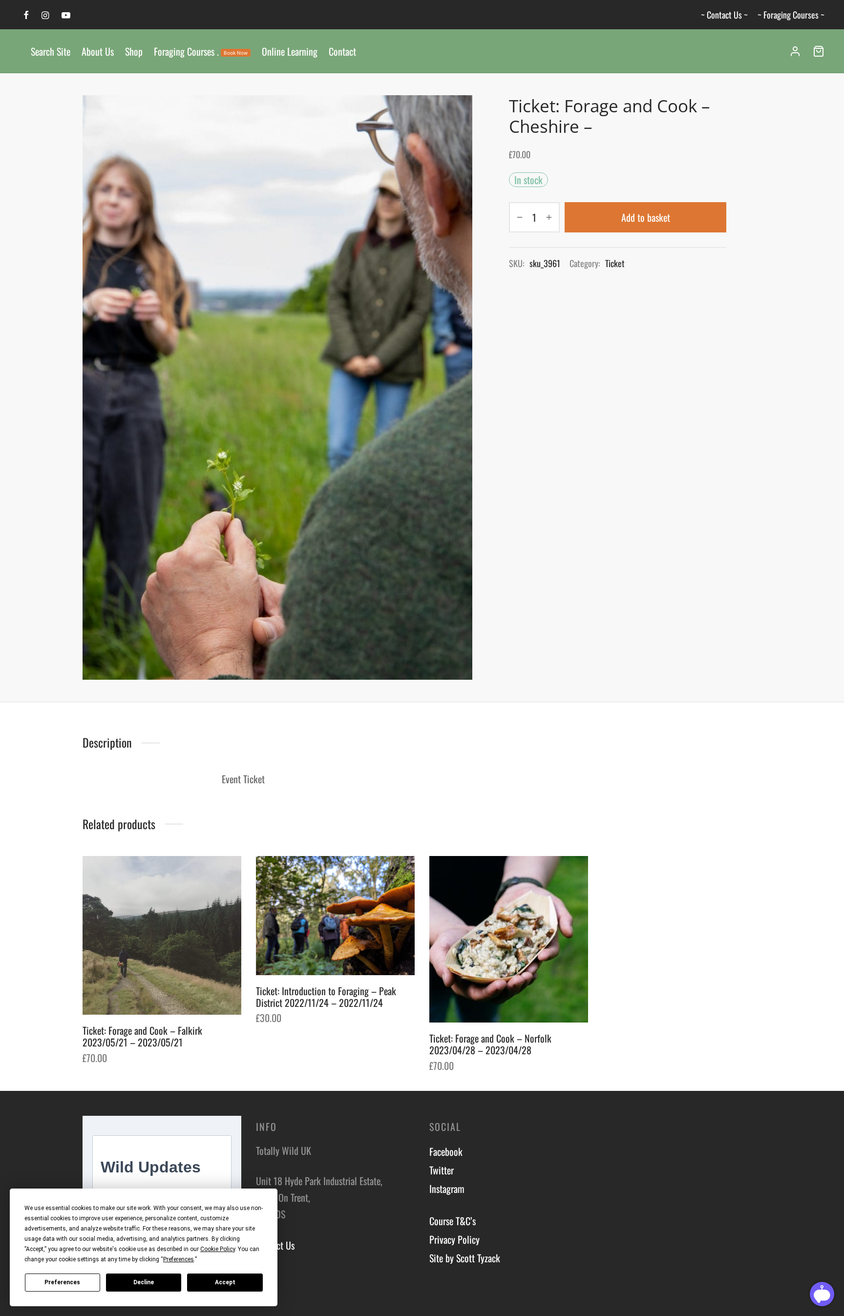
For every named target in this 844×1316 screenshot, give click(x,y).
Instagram (446, 1188)
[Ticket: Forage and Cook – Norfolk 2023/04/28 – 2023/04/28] (508, 939)
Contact (342, 51)
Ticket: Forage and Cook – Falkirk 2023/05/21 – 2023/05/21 (142, 1036)
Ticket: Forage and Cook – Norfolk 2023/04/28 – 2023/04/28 (490, 1044)
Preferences (62, 1282)
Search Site (50, 51)
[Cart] (818, 51)
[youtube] (66, 15)
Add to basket (645, 217)
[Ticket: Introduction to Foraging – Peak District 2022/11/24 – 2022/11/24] (335, 915)
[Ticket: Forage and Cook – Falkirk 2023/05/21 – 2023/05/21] (162, 935)
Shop (134, 51)
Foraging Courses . (201, 51)
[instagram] (45, 15)
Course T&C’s (452, 1220)
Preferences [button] (178, 1259)
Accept (225, 1282)
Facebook (446, 1151)
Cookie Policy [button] (217, 1249)
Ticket (615, 263)
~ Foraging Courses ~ (791, 14)
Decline (143, 1282)
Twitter (441, 1170)
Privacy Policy (454, 1239)
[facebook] (26, 15)
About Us (98, 51)
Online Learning (289, 51)
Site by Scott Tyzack (464, 1258)
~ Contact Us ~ (724, 14)
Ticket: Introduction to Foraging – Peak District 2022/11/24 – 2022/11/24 (326, 996)
